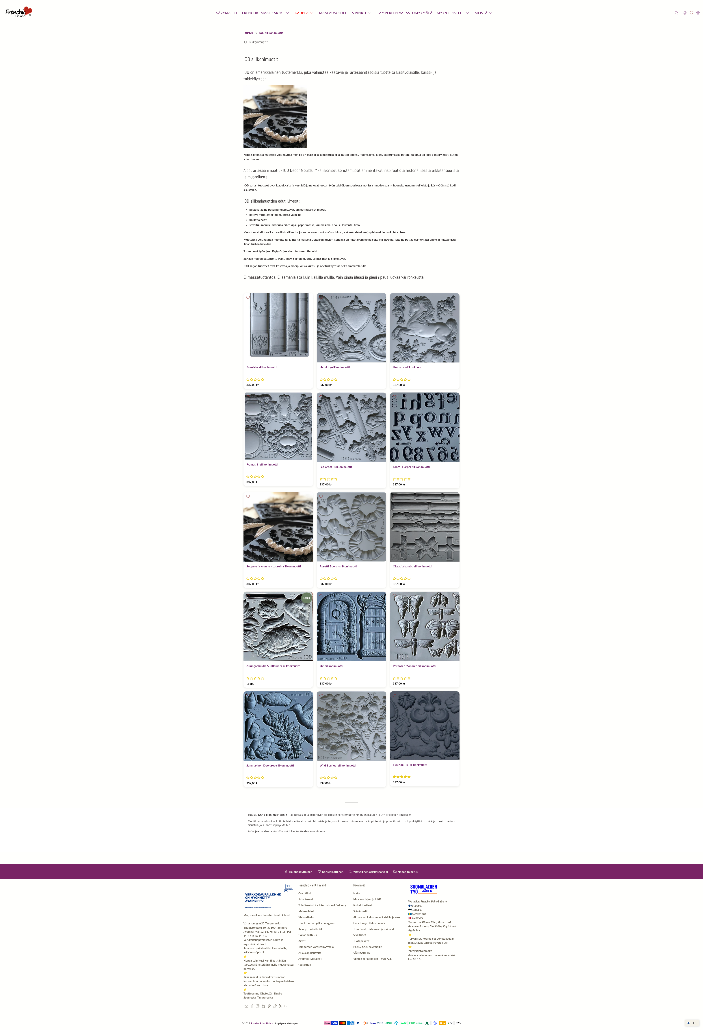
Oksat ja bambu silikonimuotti (412, 566)
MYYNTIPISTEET (450, 13)
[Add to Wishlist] (247, 297)
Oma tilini (304, 893)
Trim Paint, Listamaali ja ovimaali (374, 929)
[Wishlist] (691, 12)
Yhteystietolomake (420, 950)
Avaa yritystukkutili (310, 929)
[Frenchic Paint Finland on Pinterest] (269, 1006)
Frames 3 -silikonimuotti (262, 464)
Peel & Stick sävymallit (367, 946)
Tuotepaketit (361, 941)
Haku (356, 893)
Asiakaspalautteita (309, 952)
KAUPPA (302, 13)
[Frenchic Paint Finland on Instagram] (257, 1006)
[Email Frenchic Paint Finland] (246, 1006)
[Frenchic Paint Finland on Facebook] (252, 1006)
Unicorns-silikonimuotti (408, 367)
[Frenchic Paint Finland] (19, 13)
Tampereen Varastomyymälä (316, 946)
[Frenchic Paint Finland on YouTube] (286, 1006)
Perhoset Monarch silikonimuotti (414, 666)
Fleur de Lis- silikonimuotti (410, 764)
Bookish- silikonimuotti (261, 367)
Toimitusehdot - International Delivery (322, 905)
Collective (304, 964)
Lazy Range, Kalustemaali (369, 923)
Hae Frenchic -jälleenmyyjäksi (316, 923)
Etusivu (248, 32)
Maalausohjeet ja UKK (367, 899)
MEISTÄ (481, 13)
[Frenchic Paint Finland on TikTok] (275, 1006)
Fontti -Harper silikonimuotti (411, 466)
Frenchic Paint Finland (262, 1023)
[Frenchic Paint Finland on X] (280, 1006)
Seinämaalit (360, 911)
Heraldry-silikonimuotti (335, 367)
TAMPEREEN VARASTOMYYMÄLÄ (404, 13)
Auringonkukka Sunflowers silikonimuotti (273, 666)
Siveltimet (359, 934)
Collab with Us (307, 934)
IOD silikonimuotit (271, 32)
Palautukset (305, 899)
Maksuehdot (306, 911)
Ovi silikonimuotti (331, 666)
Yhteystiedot (306, 917)
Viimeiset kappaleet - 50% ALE (372, 958)
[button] (255, 379)
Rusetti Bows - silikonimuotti (338, 566)
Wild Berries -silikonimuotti (338, 765)
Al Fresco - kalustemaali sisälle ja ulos (376, 917)
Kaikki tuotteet (362, 905)
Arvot (302, 941)
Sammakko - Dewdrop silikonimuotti (270, 765)
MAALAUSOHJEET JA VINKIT (343, 13)
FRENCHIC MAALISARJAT (263, 13)
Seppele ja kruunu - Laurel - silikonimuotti (273, 566)
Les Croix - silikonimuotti (336, 466)
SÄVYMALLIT (227, 13)
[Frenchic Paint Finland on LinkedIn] (263, 1006)
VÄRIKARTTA (361, 952)
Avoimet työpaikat (310, 958)
